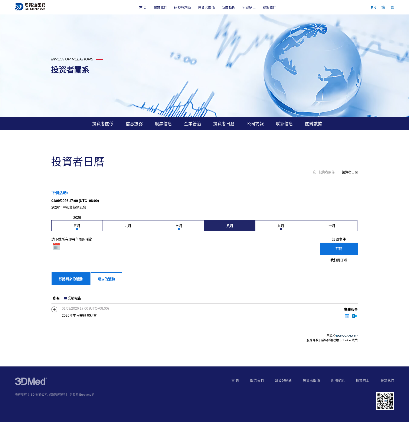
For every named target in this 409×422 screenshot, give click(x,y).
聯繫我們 (269, 7)
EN (373, 8)
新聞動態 (228, 7)
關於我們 (160, 7)
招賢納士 (249, 7)
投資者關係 (206, 7)
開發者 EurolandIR (81, 394)
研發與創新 (182, 7)
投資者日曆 (350, 172)
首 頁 (143, 7)
